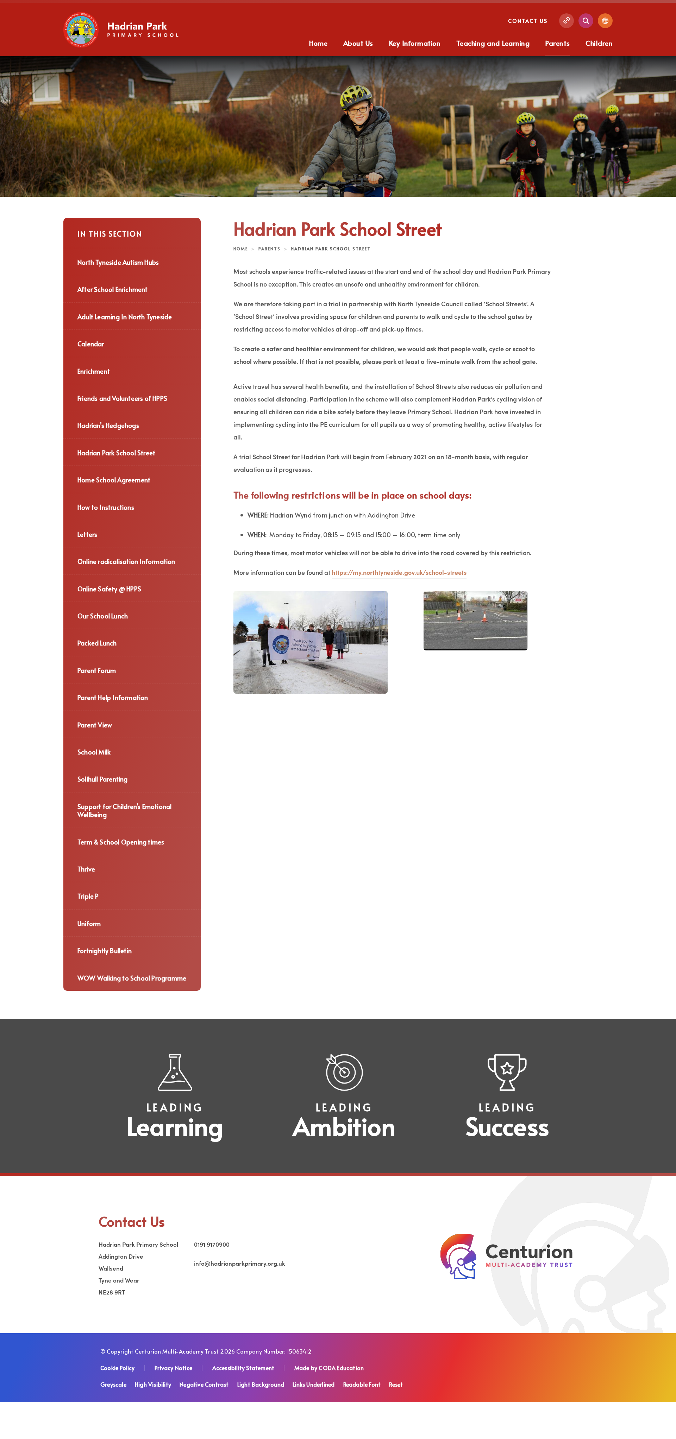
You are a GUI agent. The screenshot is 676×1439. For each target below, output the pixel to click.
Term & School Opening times (120, 841)
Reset (396, 1384)
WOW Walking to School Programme (131, 978)
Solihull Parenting (102, 779)
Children (599, 42)
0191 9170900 (212, 1244)
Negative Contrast (204, 1384)
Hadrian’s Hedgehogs (108, 425)
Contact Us (527, 20)
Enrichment (93, 371)
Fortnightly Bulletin (104, 950)
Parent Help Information (112, 697)
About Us (358, 42)
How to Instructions (105, 507)
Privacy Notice (173, 1367)
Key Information (415, 42)
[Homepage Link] (122, 45)
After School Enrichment (112, 289)
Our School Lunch (102, 615)
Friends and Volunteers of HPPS (122, 398)
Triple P (88, 896)
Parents (557, 42)
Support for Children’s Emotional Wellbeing (124, 810)
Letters (87, 534)
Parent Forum (96, 670)
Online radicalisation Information (126, 561)
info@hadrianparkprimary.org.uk (239, 1263)
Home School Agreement (113, 479)
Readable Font (362, 1384)
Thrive (86, 869)
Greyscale (113, 1384)
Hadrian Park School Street (116, 452)
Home (318, 42)
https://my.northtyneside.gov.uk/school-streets (399, 572)
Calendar (90, 343)
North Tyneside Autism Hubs (118, 262)
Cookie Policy (117, 1367)
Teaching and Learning (493, 42)
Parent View (94, 724)
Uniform (89, 923)
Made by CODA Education (329, 1367)
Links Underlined (313, 1384)
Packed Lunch (97, 642)
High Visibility (153, 1384)
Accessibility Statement (243, 1367)
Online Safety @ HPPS (109, 588)
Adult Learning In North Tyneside (124, 316)
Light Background (260, 1384)
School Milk (94, 751)
